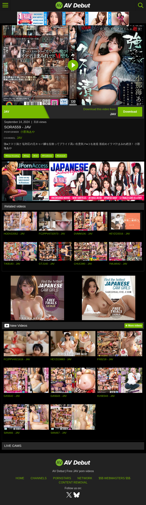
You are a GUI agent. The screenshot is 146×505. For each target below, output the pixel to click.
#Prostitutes (47, 156)
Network (84, 478)
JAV (19, 137)
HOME (20, 478)
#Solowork (61, 156)
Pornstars (62, 478)
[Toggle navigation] (5, 5)
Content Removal (73, 482)
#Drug (26, 156)
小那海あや (27, 131)
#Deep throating (12, 156)
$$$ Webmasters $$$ (114, 478)
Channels (39, 478)
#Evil (35, 156)
